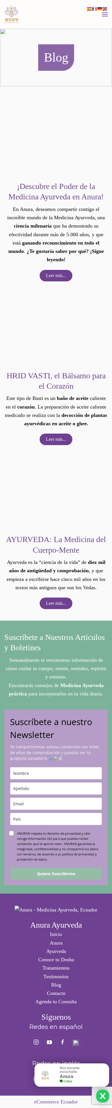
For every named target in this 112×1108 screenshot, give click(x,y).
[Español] (89, 8)
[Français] (94, 8)
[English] (105, 8)
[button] (105, 14)
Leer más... (56, 275)
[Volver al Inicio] (11, 14)
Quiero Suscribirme (56, 873)
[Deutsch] (100, 8)
